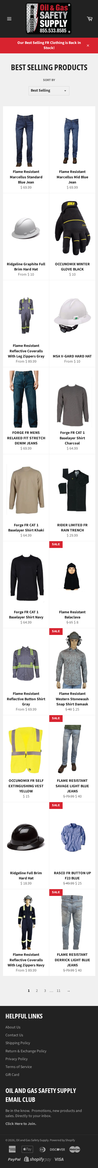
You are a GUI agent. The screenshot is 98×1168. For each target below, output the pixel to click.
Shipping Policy (17, 1043)
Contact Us (14, 1035)
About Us (12, 1027)
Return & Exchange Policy (26, 1051)
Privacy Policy (16, 1059)
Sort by (49, 80)
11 (58, 990)
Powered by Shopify (62, 1140)
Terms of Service (18, 1067)
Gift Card (12, 1074)
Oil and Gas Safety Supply (32, 1140)
